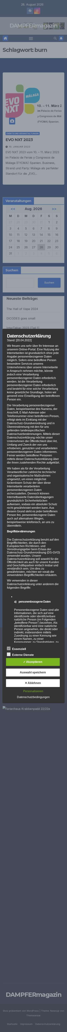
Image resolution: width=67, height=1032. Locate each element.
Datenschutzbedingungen (33, 697)
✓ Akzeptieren (32, 661)
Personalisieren (33, 691)
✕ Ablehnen (33, 682)
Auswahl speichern (33, 672)
